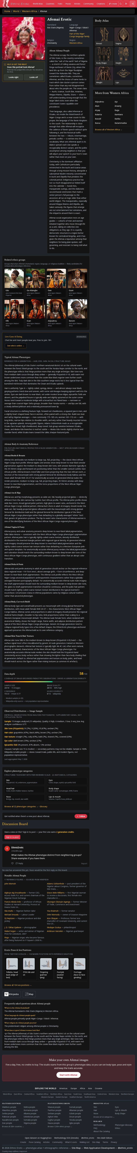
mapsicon (23, 1151)
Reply (20, 863)
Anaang (118, 106)
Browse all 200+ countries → (13, 1127)
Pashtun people (54, 1110)
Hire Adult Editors (104, 1138)
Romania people (31, 1110)
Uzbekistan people (32, 1116)
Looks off (33, 77)
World (16, 11)
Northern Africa (56, 1094)
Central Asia (102, 1094)
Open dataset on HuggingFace (38, 1138)
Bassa (97, 123)
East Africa (18, 1094)
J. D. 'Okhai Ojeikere (12, 927)
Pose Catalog (35, 1142)
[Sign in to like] (12, 863)
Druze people (75, 1116)
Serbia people (8, 1113)
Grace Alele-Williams (55, 892)
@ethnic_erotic (87, 1138)
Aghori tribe (53, 1116)
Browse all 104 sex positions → (18, 985)
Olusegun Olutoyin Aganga (58, 901)
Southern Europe (76, 1097)
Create (114, 3)
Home (7, 11)
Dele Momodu (53, 914)
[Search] (121, 4)
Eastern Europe (61, 1097)
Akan (97, 106)
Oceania (98, 1088)
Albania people (30, 1113)
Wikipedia (13, 994)
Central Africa (29, 1094)
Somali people (75, 1107)
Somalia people (30, 1120)
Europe (74, 1088)
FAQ (95, 1128)
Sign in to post (12, 837)
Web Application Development (99, 1147)
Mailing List (85, 1142)
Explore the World (45, 1088)
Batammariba (121, 123)
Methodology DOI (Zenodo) (66, 1138)
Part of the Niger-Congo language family (79, 35)
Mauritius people (9, 1110)
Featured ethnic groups (59, 1104)
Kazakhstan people (10, 1120)
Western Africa (29, 11)
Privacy (114, 1142)
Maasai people (54, 1107)
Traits (60, 3)
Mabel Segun (10, 931)
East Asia (67, 1094)
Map (31, 994)
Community (88, 3)
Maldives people (9, 1107)
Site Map (96, 1142)
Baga (117, 110)
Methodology (99, 1125)
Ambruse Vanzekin (55, 931)
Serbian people (54, 1113)
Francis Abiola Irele (12, 901)
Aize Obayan (52, 918)
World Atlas (38, 3)
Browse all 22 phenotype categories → (21, 806)
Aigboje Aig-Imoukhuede (15, 892)
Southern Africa (42, 1094)
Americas (63, 1088)
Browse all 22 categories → (104, 1117)
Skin (95, 1107)
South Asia (77, 1094)
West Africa (7, 1094)
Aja (116, 101)
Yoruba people (75, 1120)
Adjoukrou (99, 101)
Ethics (117, 1128)
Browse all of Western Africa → (108, 129)
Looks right (13, 77)
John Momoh (10, 883)
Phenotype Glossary (123, 1125)
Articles (77, 3)
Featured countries (11, 1104)
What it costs (71, 1142)
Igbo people (74, 1123)
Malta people (29, 1107)
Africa (82, 1088)
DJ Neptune (9, 918)
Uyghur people (54, 1120)
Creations (101, 3)
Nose (96, 1113)
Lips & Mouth (121, 1110)
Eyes (117, 1107)
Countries (50, 3)
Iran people (7, 1123)
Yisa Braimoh (52, 911)
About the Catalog (102, 1131)
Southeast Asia (89, 1094)
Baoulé (98, 118)
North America (90, 1097)
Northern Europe (127, 1094)
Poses (68, 3)
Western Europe (47, 1097)
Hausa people (54, 1123)
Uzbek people (75, 1113)
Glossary (43, 806)
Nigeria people (30, 1123)
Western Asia (114, 1094)
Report (84, 863)
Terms (105, 1142)
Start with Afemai (68, 1074)
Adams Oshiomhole (55, 883)
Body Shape (120, 1113)
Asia (90, 1088)
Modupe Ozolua (54, 927)
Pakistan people (9, 1116)
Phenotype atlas (101, 1104)
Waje (6, 937)
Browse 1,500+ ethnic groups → (60, 1127)
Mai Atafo (8, 911)
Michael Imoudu (11, 914)
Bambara (119, 114)
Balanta (98, 114)
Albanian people (76, 1110)
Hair (95, 1110)
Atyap (97, 110)
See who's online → (15, 345)
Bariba (117, 118)
